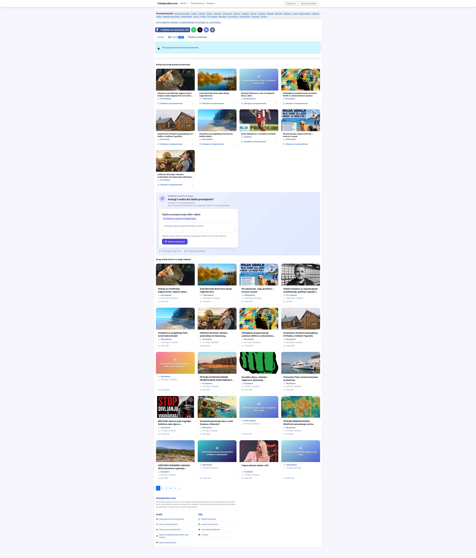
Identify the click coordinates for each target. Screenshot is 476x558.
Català (194, 13)
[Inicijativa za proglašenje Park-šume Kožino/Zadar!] (217, 128)
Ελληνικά (227, 13)
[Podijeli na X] (200, 29)
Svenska (255, 16)
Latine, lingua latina (301, 13)
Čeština (201, 13)
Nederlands (186, 16)
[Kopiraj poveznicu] (212, 29)
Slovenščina (244, 16)
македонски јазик (171, 16)
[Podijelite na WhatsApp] (193, 29)
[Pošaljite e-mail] (206, 29)
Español (245, 13)
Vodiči (159, 514)
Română (222, 16)
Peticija (160, 37)
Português (212, 16)
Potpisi (177, 37)
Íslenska (279, 13)
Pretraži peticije (198, 3)
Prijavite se (291, 3)
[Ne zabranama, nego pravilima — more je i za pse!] (300, 128)
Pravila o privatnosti (197, 37)
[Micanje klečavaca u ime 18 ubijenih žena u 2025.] (258, 87)
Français (261, 13)
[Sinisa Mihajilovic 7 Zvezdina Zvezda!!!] (258, 127)
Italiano (287, 13)
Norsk (196, 16)
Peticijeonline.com (168, 3)
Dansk (209, 13)
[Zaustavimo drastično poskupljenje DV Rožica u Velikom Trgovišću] (175, 128)
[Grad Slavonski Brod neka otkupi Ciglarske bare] (217, 87)
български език (181, 13)
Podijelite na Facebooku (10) (174, 29)
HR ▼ (185, 3)
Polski (203, 16)
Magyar (270, 13)
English (236, 13)
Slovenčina (233, 16)
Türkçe (264, 16)
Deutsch (218, 13)
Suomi (253, 13)
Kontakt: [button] (210, 3)
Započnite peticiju (308, 3)
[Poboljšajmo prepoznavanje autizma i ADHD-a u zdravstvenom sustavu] (300, 87)
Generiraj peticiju (176, 241)
